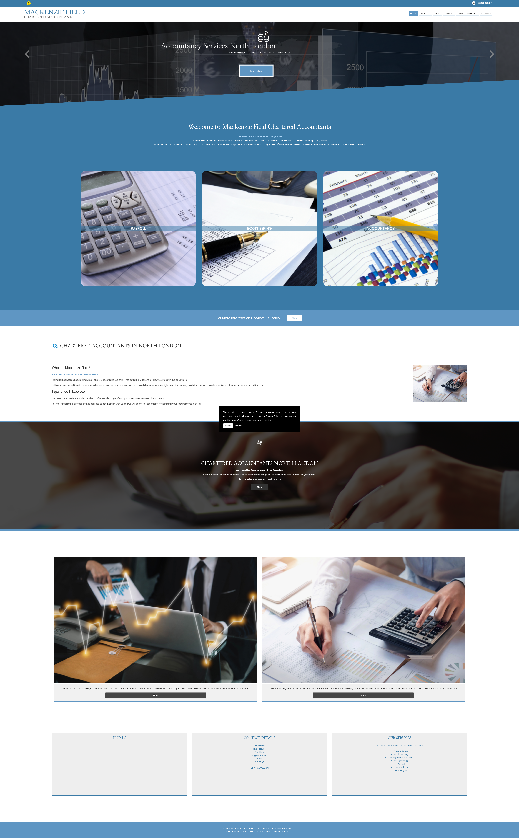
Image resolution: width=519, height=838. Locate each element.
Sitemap (284, 831)
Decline (238, 425)
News (437, 13)
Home (413, 13)
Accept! (228, 425)
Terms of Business (467, 13)
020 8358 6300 (484, 3)
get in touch (109, 403)
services (135, 398)
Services (448, 13)
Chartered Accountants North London (259, 463)
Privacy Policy (273, 416)
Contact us (244, 385)
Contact (486, 13)
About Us (425, 13)
